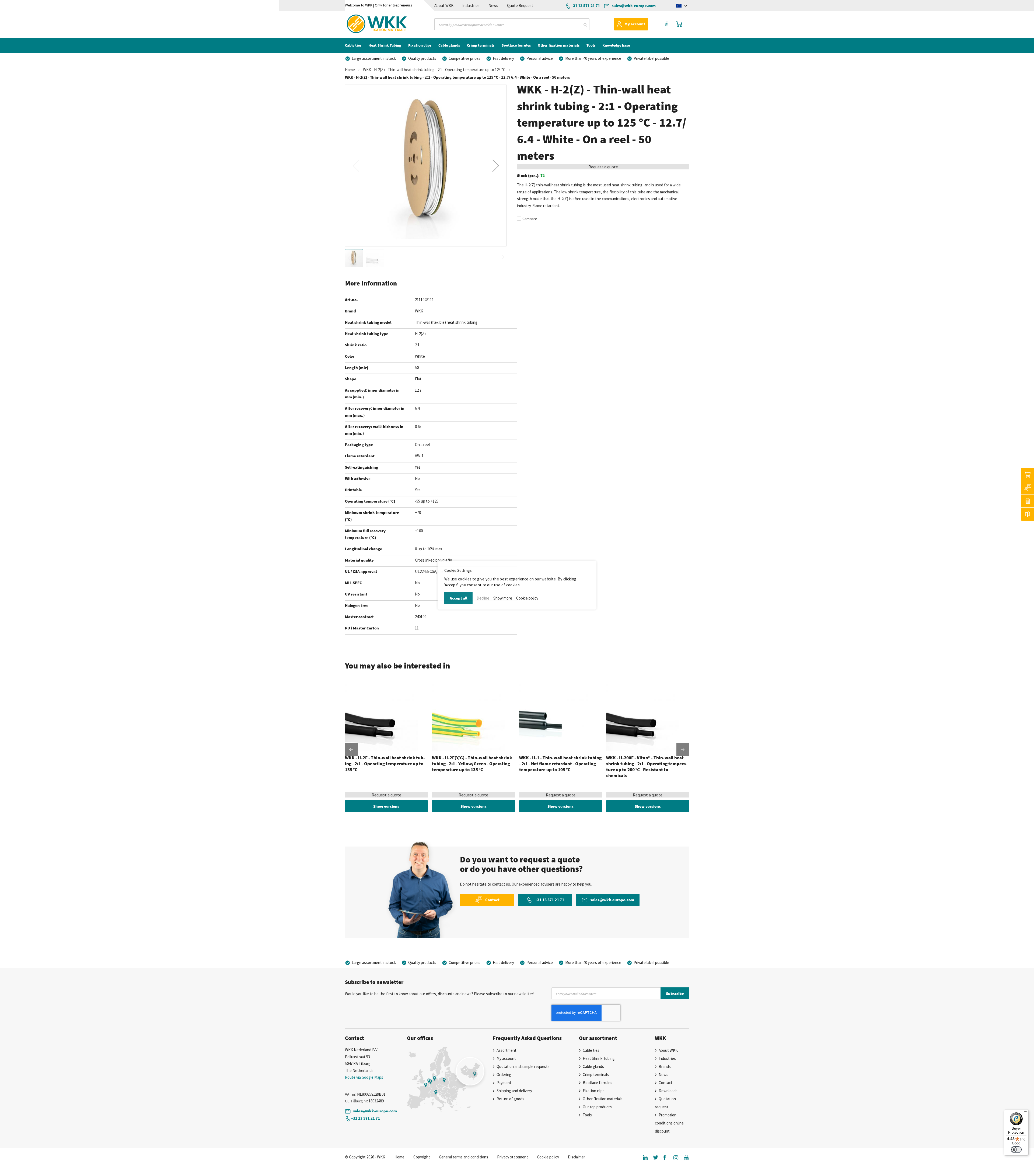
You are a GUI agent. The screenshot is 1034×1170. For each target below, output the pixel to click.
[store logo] (367, 24)
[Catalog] (1027, 514)
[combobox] (511, 24)
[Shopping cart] (1027, 474)
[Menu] (1025, 1112)
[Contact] (1027, 487)
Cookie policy (527, 598)
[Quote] (1027, 501)
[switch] (1016, 1149)
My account (634, 23)
